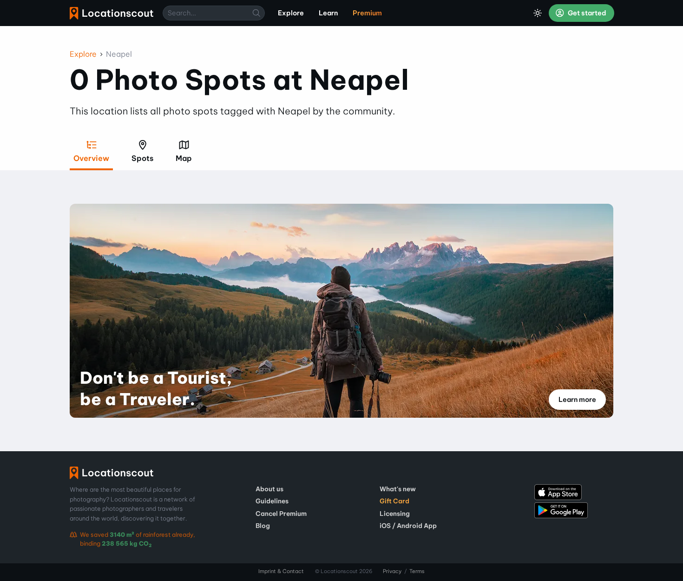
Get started (586, 13)
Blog (263, 525)
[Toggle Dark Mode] (537, 13)
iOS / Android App (408, 525)
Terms (417, 571)
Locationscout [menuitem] (111, 13)
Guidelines (272, 501)
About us (269, 489)
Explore (83, 54)
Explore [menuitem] (291, 13)
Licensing (395, 513)
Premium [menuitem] (367, 13)
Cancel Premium (281, 513)
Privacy (392, 571)
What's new (398, 489)
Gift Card (394, 501)
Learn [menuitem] (328, 13)
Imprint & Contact (281, 571)
